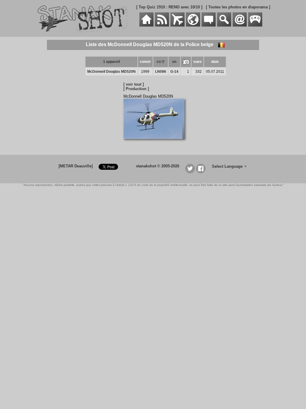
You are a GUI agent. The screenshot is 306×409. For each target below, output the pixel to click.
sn (174, 62)
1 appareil (111, 62)
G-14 (174, 71)
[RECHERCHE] (224, 25)
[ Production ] (136, 89)
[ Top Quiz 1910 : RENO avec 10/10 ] (169, 7)
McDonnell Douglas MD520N (111, 71)
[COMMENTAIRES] (208, 25)
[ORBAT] (177, 25)
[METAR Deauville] (76, 166)
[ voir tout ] (133, 84)
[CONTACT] (239, 25)
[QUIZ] (255, 25)
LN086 (160, 71)
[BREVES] (162, 25)
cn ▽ (160, 62)
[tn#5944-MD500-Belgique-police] (156, 142)
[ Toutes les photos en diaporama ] (238, 7)
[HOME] (146, 25)
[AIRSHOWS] (193, 25)
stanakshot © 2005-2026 (157, 166)
